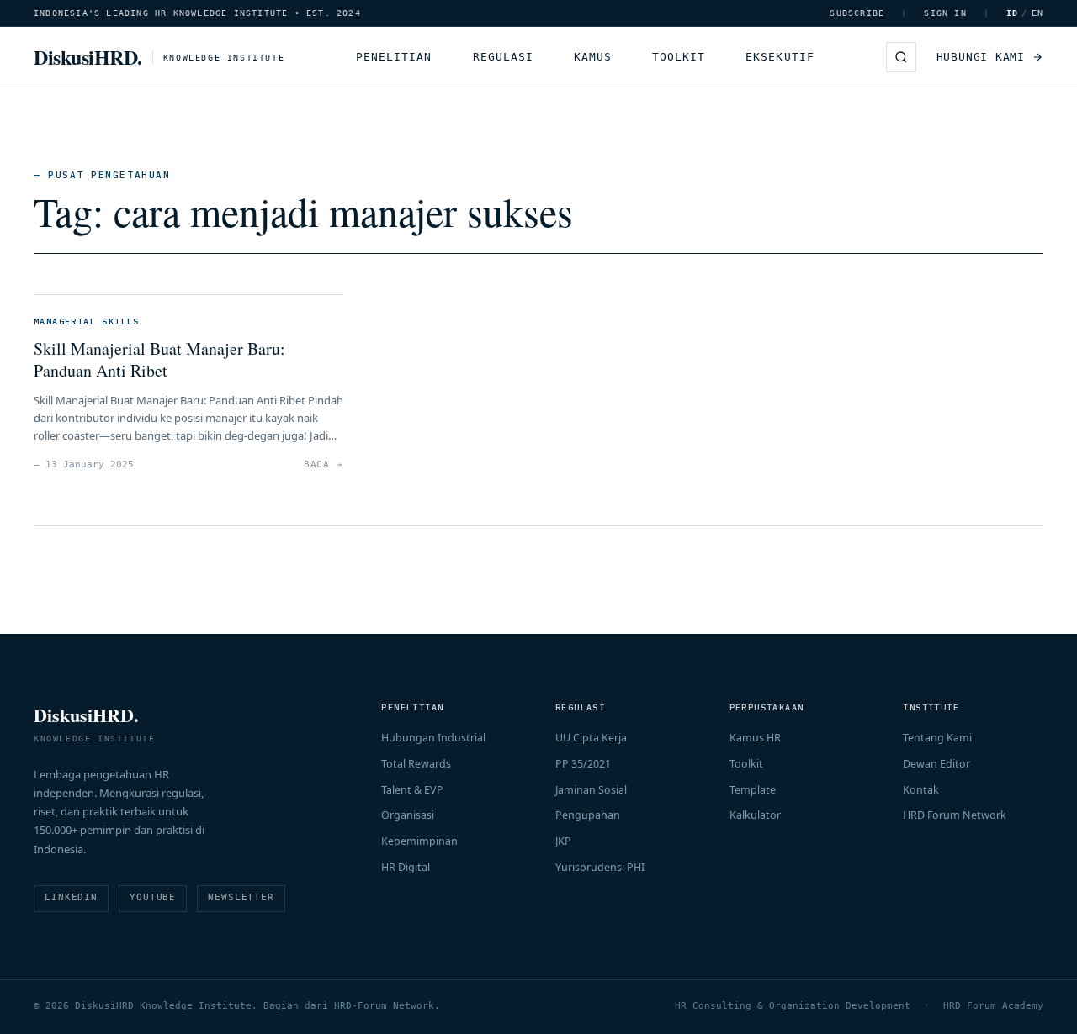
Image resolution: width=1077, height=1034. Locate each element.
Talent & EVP (412, 790)
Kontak (921, 790)
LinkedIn (71, 897)
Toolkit (678, 56)
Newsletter (241, 897)
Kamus (593, 56)
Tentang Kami (937, 738)
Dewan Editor (936, 764)
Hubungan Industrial (433, 738)
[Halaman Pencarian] (901, 57)
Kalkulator (755, 815)
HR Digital (405, 867)
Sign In (945, 13)
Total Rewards (416, 764)
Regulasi (503, 56)
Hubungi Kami (980, 56)
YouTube (153, 897)
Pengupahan (587, 815)
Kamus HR (755, 738)
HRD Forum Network (954, 815)
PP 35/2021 (583, 764)
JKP (563, 841)
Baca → (323, 464)
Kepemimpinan (419, 841)
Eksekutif (779, 56)
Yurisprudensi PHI (600, 867)
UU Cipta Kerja (591, 738)
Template (752, 790)
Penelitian (394, 56)
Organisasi (407, 815)
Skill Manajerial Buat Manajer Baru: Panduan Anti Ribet (159, 359)
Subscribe (857, 13)
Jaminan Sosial (591, 790)
